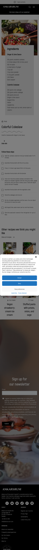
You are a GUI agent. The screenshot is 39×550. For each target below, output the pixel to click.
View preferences (19, 289)
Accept (19, 278)
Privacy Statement (22, 293)
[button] (36, 257)
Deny (19, 283)
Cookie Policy (14, 293)
